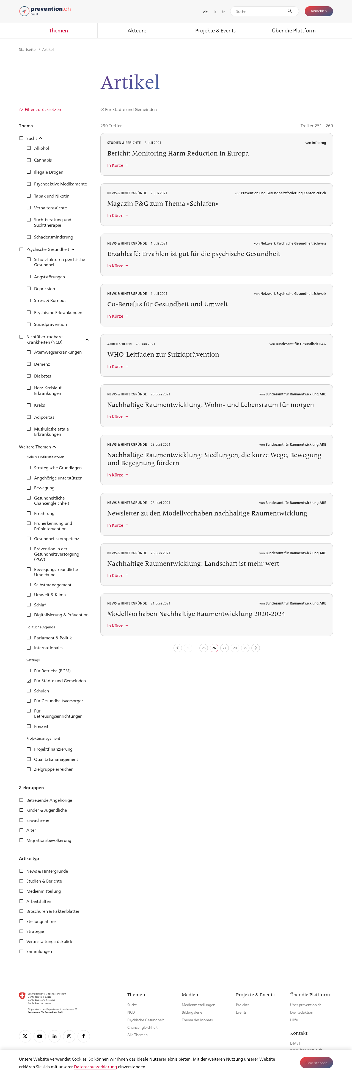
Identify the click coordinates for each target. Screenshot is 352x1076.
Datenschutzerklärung (95, 1066)
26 (214, 648)
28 (235, 648)
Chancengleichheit (142, 1027)
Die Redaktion (301, 1012)
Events (241, 1012)
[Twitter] (25, 1036)
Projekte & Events (215, 30)
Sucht (132, 1004)
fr (223, 11)
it (215, 11)
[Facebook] (84, 1036)
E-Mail (295, 1043)
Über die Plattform (294, 30)
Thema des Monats (197, 1019)
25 (204, 648)
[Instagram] (69, 1036)
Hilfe (294, 1019)
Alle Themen (137, 1034)
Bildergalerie (192, 1012)
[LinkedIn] (54, 1036)
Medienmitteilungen (198, 1004)
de (205, 11)
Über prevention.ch (305, 1004)
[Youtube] (40, 1036)
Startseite (28, 49)
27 (224, 648)
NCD (131, 1012)
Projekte (242, 1004)
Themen (58, 30)
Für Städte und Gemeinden (131, 109)
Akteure (137, 30)
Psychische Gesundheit (145, 1019)
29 (245, 648)
